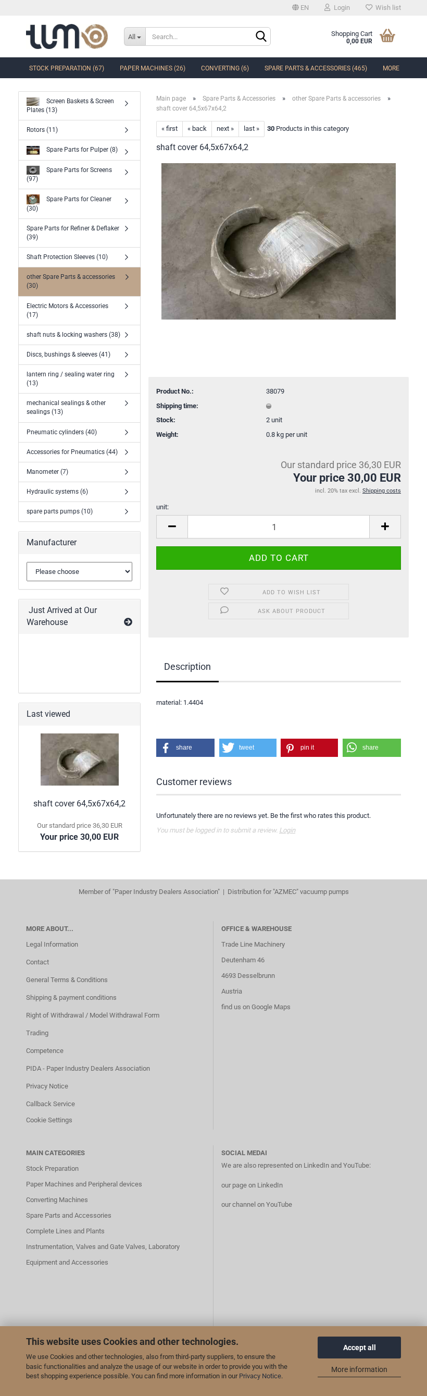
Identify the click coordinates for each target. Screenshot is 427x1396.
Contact (37, 962)
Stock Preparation (52, 1168)
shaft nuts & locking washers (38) (73, 334)
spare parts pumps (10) (60, 511)
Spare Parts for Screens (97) (69, 174)
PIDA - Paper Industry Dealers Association (88, 1068)
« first (169, 128)
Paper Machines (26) (152, 68)
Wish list (386, 7)
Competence (45, 1051)
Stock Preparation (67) (66, 68)
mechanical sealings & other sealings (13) (66, 407)
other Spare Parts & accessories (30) (71, 281)
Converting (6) (225, 68)
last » (251, 128)
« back (197, 128)
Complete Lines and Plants (65, 1231)
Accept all (359, 1347)
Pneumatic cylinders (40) (62, 432)
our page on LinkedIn (252, 1185)
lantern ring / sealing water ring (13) (71, 379)
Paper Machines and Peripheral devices (84, 1184)
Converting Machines (57, 1200)
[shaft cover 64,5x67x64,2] (278, 240)
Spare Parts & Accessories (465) (316, 68)
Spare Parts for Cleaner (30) (69, 203)
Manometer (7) (47, 471)
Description (187, 666)
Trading (37, 1033)
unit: (162, 507)
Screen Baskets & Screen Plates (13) (70, 105)
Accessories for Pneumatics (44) (72, 452)
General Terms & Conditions (67, 980)
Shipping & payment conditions (71, 997)
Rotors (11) (42, 129)
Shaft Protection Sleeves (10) (67, 257)
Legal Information (52, 944)
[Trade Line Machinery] (67, 36)
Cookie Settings (49, 1120)
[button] (185, 748)
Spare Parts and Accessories (68, 1215)
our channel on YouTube (256, 1204)
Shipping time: (177, 406)
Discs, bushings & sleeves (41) (68, 354)
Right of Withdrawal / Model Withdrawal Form (92, 1015)
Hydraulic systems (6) (57, 491)
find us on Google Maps (256, 1007)
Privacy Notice (260, 1376)
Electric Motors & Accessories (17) (67, 310)
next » (225, 128)
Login (340, 7)
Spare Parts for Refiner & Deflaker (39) (73, 233)
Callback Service (50, 1104)
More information (359, 1369)
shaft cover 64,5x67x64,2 (79, 804)
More (391, 68)
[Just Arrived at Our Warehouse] (128, 623)
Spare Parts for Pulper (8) (81, 149)
